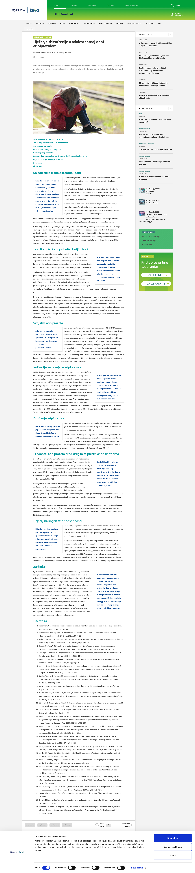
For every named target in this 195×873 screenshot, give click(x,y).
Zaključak (37, 163)
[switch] (72, 868)
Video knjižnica (131, 5)
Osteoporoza (144, 156)
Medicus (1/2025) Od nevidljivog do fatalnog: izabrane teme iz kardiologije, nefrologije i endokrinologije (153, 217)
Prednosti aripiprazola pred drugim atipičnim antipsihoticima (60, 156)
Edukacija (92, 5)
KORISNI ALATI (148, 232)
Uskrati (173, 855)
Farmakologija (144, 129)
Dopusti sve (172, 838)
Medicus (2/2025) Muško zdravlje (153, 201)
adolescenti (55, 825)
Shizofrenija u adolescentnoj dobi (48, 139)
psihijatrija (67, 825)
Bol (140, 114)
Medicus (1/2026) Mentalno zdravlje (153, 191)
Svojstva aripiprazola (42, 146)
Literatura (37, 166)
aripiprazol (42, 825)
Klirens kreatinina (149, 236)
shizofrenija (30, 825)
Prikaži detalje (136, 868)
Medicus (110, 5)
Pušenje (145, 244)
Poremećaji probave (146, 144)
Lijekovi (74, 5)
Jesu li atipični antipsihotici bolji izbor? (50, 143)
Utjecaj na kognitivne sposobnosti (48, 159)
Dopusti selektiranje (173, 847)
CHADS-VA (147, 240)
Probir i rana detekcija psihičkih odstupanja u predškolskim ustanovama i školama (152, 70)
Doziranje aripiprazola (43, 153)
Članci (57, 5)
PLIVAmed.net (63, 14)
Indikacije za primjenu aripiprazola (48, 149)
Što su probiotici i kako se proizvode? (155, 149)
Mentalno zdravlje (42, 37)
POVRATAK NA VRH (126, 825)
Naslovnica (29, 29)
